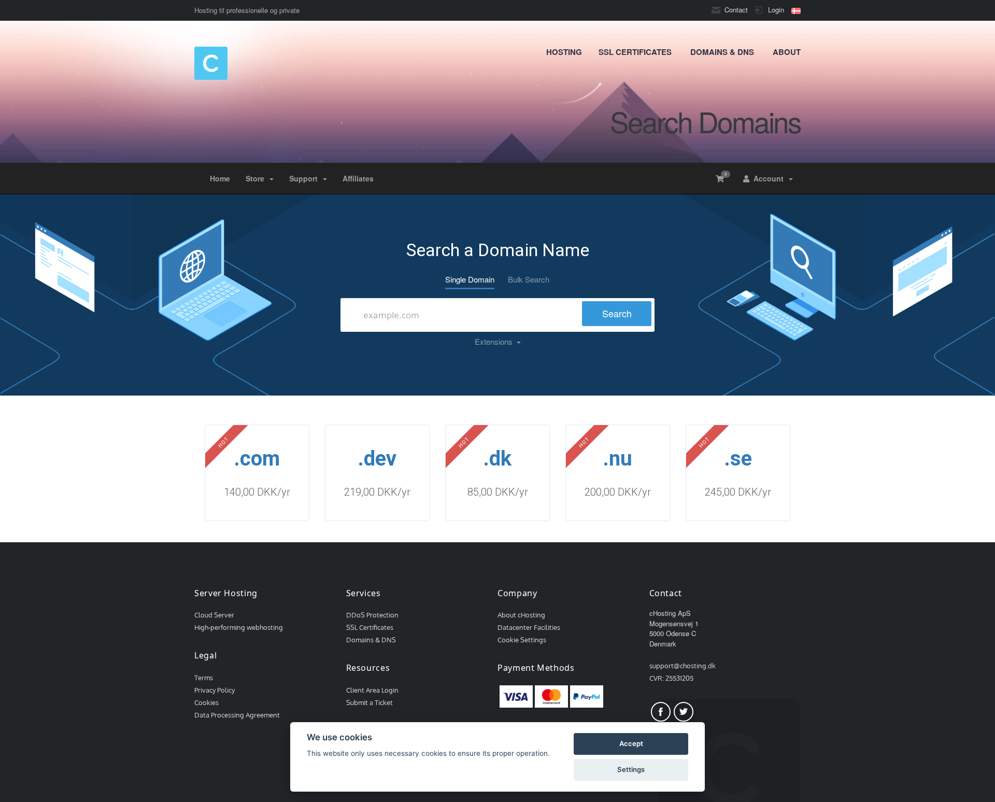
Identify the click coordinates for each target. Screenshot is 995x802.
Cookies (206, 702)
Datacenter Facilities (528, 627)
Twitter (683, 712)
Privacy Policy (214, 690)
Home (220, 178)
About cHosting (521, 615)
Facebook (661, 712)
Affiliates (358, 178)
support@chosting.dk (682, 666)
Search (617, 313)
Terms (203, 677)
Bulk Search (528, 279)
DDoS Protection (372, 615)
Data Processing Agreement (237, 715)
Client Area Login (372, 690)
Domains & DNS (371, 640)
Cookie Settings (521, 640)
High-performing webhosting (238, 627)
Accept (631, 743)
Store (257, 178)
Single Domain (469, 279)
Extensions (496, 341)
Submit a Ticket (369, 702)
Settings (631, 769)
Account (768, 178)
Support (305, 178)
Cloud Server (214, 615)
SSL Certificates (369, 627)
